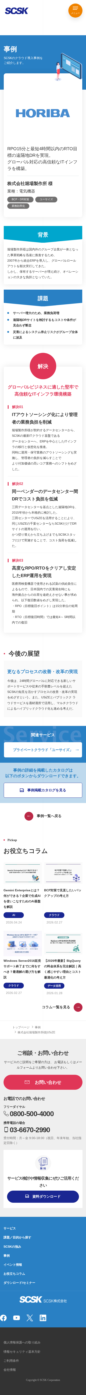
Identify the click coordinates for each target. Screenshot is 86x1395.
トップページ (21, 1027)
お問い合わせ (48, 1082)
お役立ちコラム (14, 1273)
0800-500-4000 (32, 1114)
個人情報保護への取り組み (22, 1342)
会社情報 (10, 1369)
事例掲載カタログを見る (46, 790)
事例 (38, 1027)
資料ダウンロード (46, 1196)
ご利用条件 (11, 1360)
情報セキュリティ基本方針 (22, 1351)
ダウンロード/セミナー (19, 1282)
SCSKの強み (12, 1246)
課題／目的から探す (17, 1237)
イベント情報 (13, 1264)
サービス (10, 1228)
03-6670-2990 (30, 1130)
